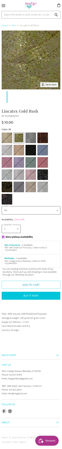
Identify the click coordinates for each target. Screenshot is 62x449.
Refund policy (36, 437)
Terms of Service (18, 437)
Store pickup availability (19, 237)
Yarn (14, 25)
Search (5, 437)
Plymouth (12, 116)
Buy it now (31, 295)
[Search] (56, 15)
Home (5, 25)
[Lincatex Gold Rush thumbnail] (3, 97)
